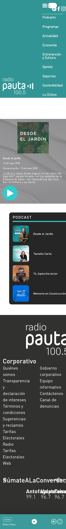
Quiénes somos (10, 371)
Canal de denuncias (49, 403)
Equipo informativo (50, 383)
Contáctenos (51, 393)
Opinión (47, 67)
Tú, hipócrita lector (45, 273)
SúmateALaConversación (23, 480)
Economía (49, 45)
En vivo (7, 519)
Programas (50, 26)
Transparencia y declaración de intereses (14, 390)
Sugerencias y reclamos (14, 422)
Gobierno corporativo (50, 371)
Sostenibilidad (52, 85)
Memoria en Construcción (49, 293)
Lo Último (49, 94)
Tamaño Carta (42, 253)
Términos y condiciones (14, 409)
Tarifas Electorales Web (13, 457)
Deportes (49, 76)
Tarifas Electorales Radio (13, 438)
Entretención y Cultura (51, 56)
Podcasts (49, 17)
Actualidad (50, 36)
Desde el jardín (12, 158)
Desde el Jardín (43, 233)
